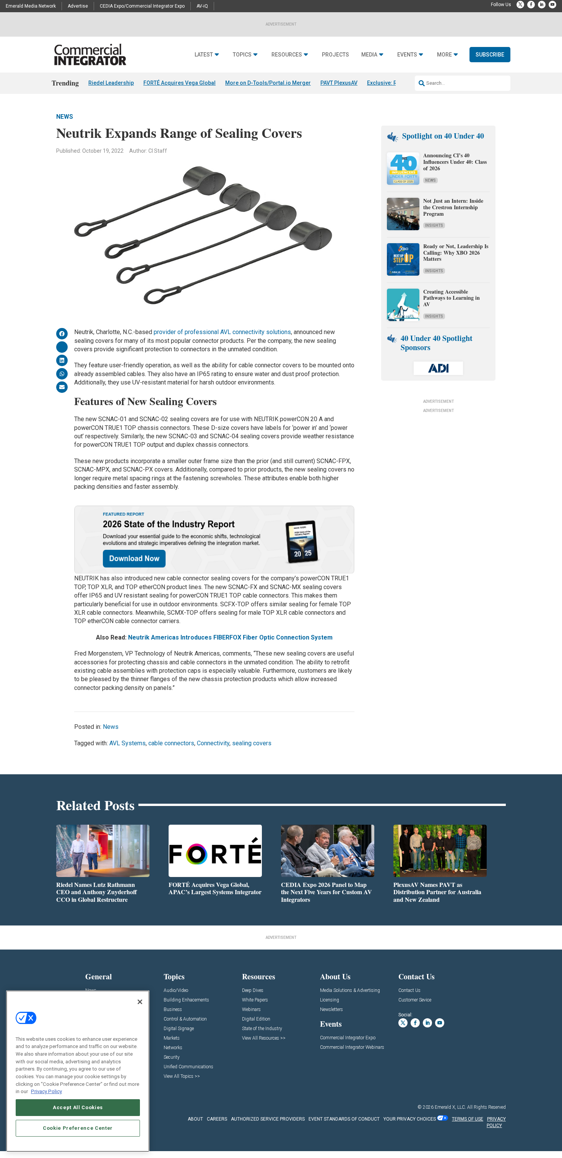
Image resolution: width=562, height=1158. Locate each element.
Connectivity (213, 743)
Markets (172, 1038)
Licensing (329, 1000)
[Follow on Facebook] (531, 4)
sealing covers (251, 743)
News (64, 116)
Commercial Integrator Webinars (352, 1047)
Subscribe (490, 55)
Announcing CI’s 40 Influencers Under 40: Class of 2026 (455, 161)
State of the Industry (262, 1028)
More (444, 55)
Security (172, 1057)
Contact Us (409, 990)
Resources (286, 55)
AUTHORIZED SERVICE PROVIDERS (268, 1119)
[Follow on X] (520, 4)
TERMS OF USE (467, 1119)
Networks (173, 1047)
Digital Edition (256, 1019)
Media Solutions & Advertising (350, 990)
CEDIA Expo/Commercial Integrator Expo (142, 6)
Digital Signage (179, 1028)
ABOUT (195, 1119)
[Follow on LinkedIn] (542, 4)
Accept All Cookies (78, 1107)
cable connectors (171, 743)
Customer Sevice (414, 1000)
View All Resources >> (264, 1038)
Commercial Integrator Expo (347, 1037)
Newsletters (331, 1009)
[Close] (140, 1001)
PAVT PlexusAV (338, 83)
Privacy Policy (46, 1091)
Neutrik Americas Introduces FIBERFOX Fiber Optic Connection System (230, 637)
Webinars (251, 1009)
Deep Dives (252, 990)
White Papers (255, 1000)
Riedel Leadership (111, 83)
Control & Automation (185, 1019)
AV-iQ (202, 6)
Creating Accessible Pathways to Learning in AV (451, 297)
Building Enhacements (186, 1000)
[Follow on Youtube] (552, 4)
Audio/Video (176, 990)
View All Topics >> (182, 1076)
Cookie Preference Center (78, 1128)
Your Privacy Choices (409, 1119)
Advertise (78, 6)
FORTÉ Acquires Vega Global (179, 83)
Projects (335, 55)
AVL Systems (127, 743)
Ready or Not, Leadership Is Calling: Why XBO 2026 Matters (455, 252)
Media (369, 55)
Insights (434, 225)
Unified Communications (188, 1066)
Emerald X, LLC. (450, 1107)
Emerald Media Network (31, 6)
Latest (204, 55)
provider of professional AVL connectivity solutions (222, 332)
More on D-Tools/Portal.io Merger (268, 83)
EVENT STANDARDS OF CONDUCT (344, 1119)
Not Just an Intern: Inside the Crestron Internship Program (453, 207)
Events (407, 55)
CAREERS (217, 1119)
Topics (242, 55)
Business (173, 1009)
